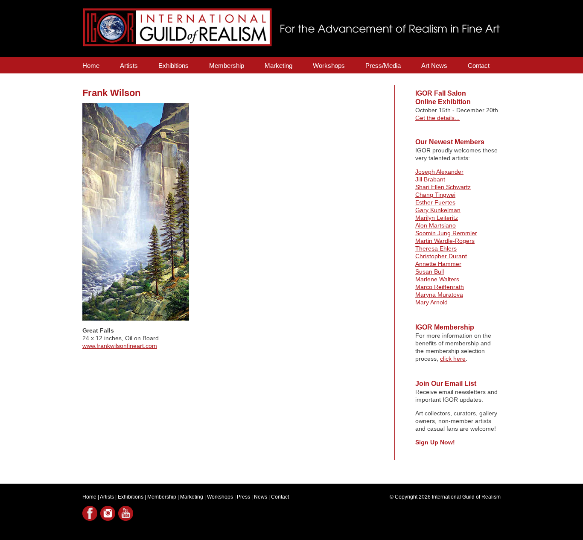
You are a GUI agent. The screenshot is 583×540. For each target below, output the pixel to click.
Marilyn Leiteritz (436, 217)
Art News (434, 65)
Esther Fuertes (435, 202)
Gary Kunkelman (438, 210)
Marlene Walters (437, 279)
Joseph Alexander (439, 171)
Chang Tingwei (435, 194)
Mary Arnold (431, 302)
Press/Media (383, 65)
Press (243, 497)
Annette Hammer (438, 263)
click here (453, 358)
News (260, 497)
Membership (226, 65)
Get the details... (437, 117)
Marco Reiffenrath (439, 286)
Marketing (278, 65)
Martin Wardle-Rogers (445, 240)
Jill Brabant (430, 179)
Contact (479, 65)
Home (90, 65)
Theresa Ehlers (436, 248)
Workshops (329, 65)
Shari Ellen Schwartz (443, 187)
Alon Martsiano (435, 225)
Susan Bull (429, 271)
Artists (129, 65)
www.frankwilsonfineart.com (119, 345)
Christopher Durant (441, 256)
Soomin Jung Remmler (446, 233)
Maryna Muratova (439, 294)
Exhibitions (173, 65)
